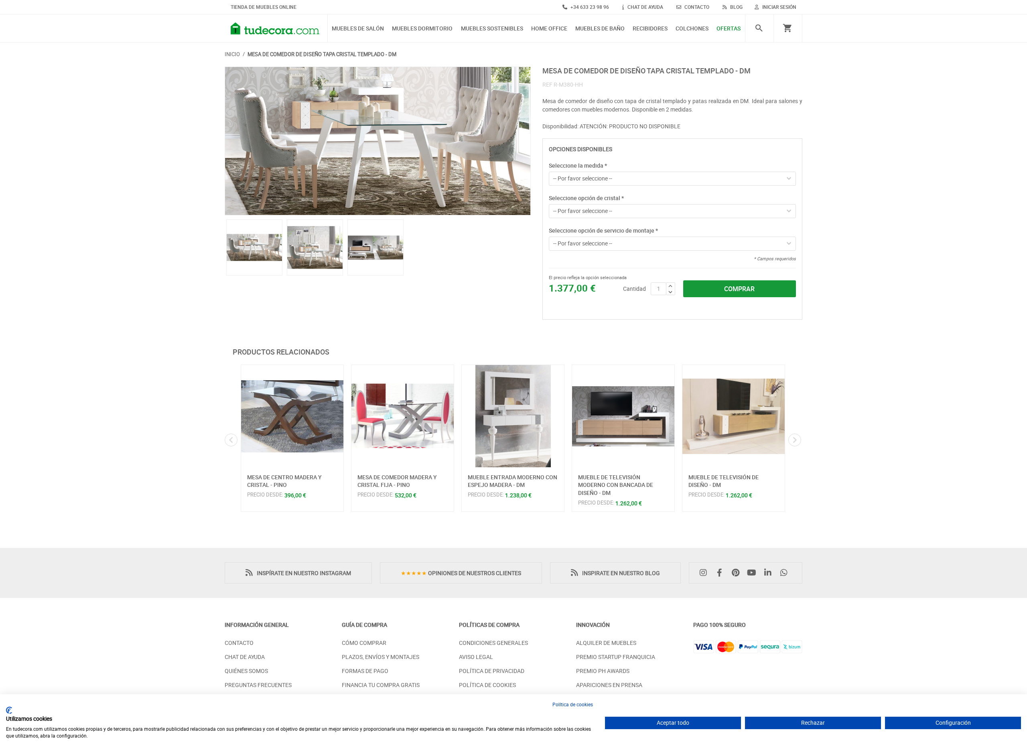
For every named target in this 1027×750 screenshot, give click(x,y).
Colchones (692, 28)
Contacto (239, 643)
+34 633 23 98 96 (589, 7)
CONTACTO (696, 7)
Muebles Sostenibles (492, 28)
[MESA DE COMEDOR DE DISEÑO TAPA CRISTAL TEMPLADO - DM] (377, 141)
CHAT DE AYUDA (644, 7)
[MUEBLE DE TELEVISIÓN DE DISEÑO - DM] (733, 416)
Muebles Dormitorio (422, 28)
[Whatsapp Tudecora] (786, 573)
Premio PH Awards (602, 671)
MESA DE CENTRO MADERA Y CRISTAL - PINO (284, 481)
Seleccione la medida (578, 165)
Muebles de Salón (358, 28)
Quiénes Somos (246, 671)
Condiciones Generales (493, 643)
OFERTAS (728, 28)
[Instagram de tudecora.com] (705, 573)
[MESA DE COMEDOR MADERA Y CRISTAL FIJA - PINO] (402, 416)
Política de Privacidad (491, 671)
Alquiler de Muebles (606, 643)
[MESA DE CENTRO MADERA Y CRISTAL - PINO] (292, 416)
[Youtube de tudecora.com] (754, 573)
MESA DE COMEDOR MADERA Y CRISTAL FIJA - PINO (397, 481)
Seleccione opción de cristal (586, 198)
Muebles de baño (600, 28)
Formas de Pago (365, 671)
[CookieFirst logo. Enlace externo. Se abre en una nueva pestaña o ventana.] (9, 710)
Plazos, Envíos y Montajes (380, 657)
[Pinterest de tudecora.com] (737, 573)
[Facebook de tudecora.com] (721, 573)
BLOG (736, 7)
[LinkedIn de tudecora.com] (770, 573)
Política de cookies (572, 704)
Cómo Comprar (364, 643)
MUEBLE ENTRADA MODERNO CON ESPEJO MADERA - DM (512, 481)
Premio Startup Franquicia (615, 657)
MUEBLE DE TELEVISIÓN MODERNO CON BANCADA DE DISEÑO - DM (615, 485)
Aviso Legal (476, 657)
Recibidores (650, 28)
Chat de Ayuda (245, 657)
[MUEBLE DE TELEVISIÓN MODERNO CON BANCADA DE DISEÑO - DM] (623, 416)
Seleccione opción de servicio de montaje (603, 230)
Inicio (232, 54)
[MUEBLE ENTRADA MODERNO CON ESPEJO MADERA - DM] (513, 416)
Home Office (549, 28)
